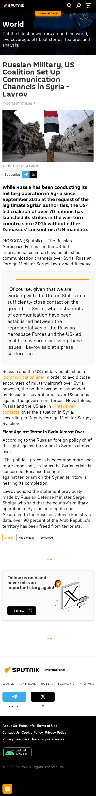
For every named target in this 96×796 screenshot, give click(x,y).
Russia (47, 683)
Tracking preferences (48, 739)
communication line (23, 377)
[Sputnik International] (14, 7)
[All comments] (7, 789)
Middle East (26, 537)
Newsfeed (46, 537)
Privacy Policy (55, 732)
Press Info (27, 725)
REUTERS (12, 165)
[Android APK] (17, 753)
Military (87, 683)
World (9, 537)
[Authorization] (69, 5)
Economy (66, 683)
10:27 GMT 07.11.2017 (18, 103)
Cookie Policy (32, 732)
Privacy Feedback (16, 739)
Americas (27, 683)
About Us (9, 725)
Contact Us (11, 732)
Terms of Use (47, 725)
